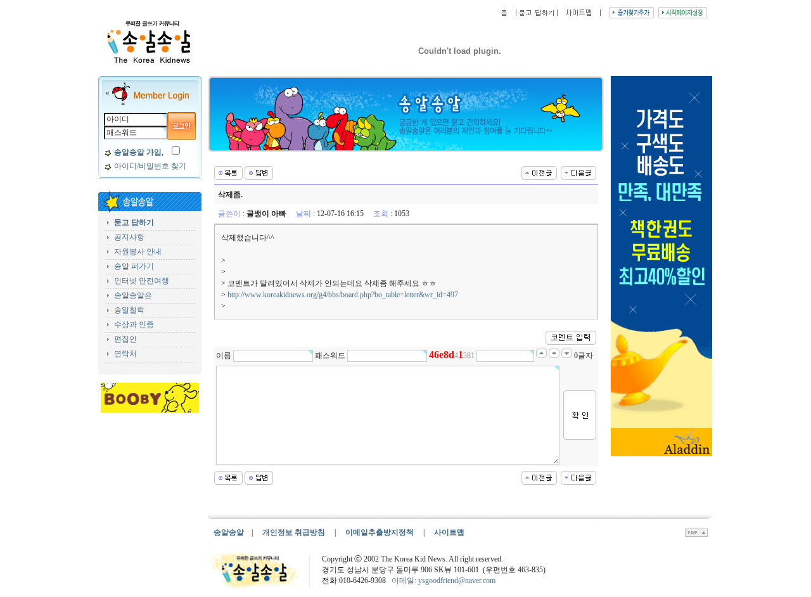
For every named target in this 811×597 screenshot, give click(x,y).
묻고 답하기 (134, 222)
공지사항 (129, 237)
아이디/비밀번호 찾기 (150, 166)
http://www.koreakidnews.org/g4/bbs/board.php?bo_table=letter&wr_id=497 (342, 294)
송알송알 (229, 532)
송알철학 (129, 309)
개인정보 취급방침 (293, 532)
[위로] (696, 534)
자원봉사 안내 (138, 251)
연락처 (125, 353)
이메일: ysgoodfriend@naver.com (443, 580)
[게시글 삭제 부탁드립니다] (578, 171)
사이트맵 (449, 532)
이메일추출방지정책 (380, 532)
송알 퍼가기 (134, 266)
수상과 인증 (134, 324)
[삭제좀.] (539, 171)
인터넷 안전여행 (141, 280)
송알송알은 (133, 295)
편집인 (125, 339)
